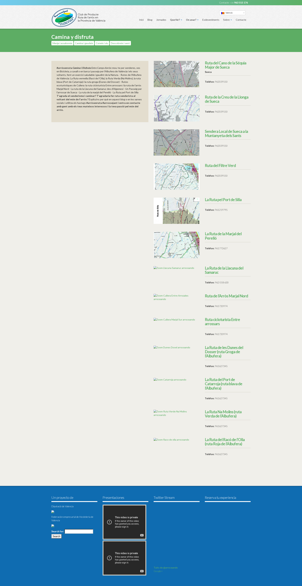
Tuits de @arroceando (166, 567)
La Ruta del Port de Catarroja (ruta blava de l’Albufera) (223, 383)
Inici (141, 19)
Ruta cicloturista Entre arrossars (222, 321)
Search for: (57, 531)
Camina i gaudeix (84, 43)
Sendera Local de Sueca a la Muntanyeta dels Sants (226, 133)
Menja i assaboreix (62, 43)
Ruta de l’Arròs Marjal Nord (226, 296)
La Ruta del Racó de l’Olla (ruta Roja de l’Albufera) (225, 441)
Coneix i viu (102, 43)
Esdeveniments (210, 19)
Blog (150, 19)
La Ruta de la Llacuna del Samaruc (224, 270)
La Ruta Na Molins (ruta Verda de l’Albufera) (223, 413)
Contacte (241, 19)
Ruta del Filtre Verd (220, 165)
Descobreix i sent (120, 43)
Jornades (161, 19)
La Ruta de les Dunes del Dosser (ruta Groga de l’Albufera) (224, 351)
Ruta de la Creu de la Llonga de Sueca (226, 99)
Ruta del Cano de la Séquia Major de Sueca (225, 65)
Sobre (226, 19)
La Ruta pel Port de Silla (223, 199)
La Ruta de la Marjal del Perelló (223, 235)
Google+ (158, 571)
